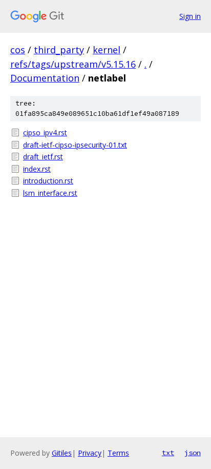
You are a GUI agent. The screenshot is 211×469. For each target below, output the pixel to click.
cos (17, 50)
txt (168, 452)
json (192, 452)
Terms (118, 453)
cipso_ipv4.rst (45, 132)
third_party (59, 50)
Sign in (190, 16)
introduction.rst (48, 181)
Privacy (89, 453)
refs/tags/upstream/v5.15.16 (73, 64)
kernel (106, 50)
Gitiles (62, 453)
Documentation (44, 78)
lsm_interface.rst (50, 193)
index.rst (37, 169)
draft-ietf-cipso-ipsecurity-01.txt (75, 145)
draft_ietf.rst (43, 156)
